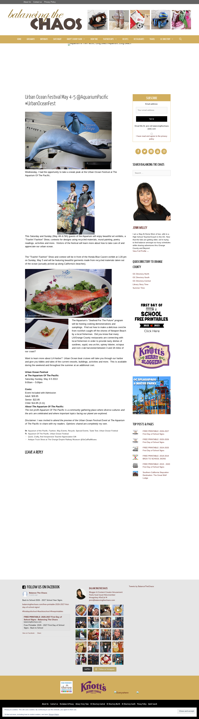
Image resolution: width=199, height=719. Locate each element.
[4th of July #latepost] (105, 647)
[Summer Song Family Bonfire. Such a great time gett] (93, 610)
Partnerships (108, 39)
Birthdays (44, 39)
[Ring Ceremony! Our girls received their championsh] (117, 634)
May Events (62, 431)
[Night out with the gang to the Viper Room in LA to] (81, 622)
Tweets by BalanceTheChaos (141, 586)
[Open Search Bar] (180, 39)
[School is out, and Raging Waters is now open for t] (117, 659)
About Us (27, 2)
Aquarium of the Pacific (38, 431)
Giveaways (31, 39)
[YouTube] (157, 151)
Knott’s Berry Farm (74, 39)
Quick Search (152, 704)
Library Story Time (140, 284)
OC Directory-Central (142, 281)
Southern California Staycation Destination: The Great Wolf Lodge (156, 475)
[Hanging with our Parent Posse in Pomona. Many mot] (117, 622)
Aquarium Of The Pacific (38, 434)
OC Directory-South (141, 277)
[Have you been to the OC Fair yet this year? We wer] (105, 622)
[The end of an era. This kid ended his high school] (93, 659)
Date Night (57, 39)
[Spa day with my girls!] (117, 647)
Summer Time (139, 288)
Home (19, 39)
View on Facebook (28, 633)
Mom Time (94, 39)
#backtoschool (43, 611)
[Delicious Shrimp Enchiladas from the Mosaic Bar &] (81, 610)
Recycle (71, 431)
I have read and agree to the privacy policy (151, 137)
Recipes (125, 39)
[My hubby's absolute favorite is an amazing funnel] (105, 659)
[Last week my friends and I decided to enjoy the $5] (117, 610)
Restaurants (139, 39)
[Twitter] (144, 151)
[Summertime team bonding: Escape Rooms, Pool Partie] (105, 634)
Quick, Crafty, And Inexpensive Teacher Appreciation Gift (52, 437)
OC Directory (165, 39)
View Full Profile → (141, 251)
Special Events (82, 431)
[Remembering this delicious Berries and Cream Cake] (93, 634)
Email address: (151, 104)
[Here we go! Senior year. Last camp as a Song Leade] (81, 634)
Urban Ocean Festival (108, 431)
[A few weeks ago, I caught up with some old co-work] (93, 647)
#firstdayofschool (29, 611)
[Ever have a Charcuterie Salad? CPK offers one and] (81, 647)
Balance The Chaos (38, 593)
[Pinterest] (151, 151)
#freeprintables (56, 611)
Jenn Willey (140, 228)
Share (39, 633)
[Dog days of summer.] (93, 622)
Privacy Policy (50, 2)
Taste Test (93, 431)
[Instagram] (164, 151)
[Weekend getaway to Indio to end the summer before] (105, 610)
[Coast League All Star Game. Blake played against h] (81, 659)
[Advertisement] (99, 66)
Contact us (37, 2)
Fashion (52, 431)
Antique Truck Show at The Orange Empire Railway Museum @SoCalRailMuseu (62, 439)
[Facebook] (138, 151)
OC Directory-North (141, 274)
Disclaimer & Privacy (67, 704)
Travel (152, 39)
